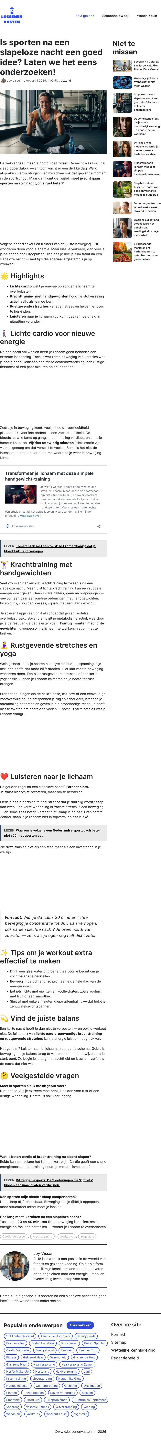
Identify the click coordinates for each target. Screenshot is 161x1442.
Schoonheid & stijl (115, 16)
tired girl (33, 1400)
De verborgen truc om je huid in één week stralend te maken (147, 207)
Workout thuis (56, 1414)
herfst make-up (17, 1371)
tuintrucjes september (90, 1400)
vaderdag (12, 1407)
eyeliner (66, 1350)
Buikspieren (69, 1343)
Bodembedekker (42, 1343)
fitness (11, 1357)
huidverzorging (66, 1371)
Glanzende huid (84, 1357)
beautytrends (86, 1336)
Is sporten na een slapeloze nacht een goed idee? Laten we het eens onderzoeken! (146, 102)
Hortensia (42, 1371)
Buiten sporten (94, 1343)
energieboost (45, 1350)
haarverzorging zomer (77, 1364)
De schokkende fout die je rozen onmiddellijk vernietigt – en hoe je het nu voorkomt (147, 126)
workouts (66, 1236)
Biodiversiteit (15, 1343)
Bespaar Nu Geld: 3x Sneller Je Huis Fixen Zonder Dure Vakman (146, 65)
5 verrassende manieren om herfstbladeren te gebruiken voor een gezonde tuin (146, 251)
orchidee (70, 1386)
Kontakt (118, 1334)
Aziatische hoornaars (55, 1336)
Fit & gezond (85, 16)
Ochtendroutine (47, 1386)
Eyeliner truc (88, 1350)
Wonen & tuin (147, 16)
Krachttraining (42, 1236)
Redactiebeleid (125, 1358)
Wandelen (13, 1414)
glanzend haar (16, 1364)
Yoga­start (87, 1236)
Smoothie (13, 1400)
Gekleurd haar (33, 1357)
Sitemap (118, 1342)
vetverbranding (66, 1407)
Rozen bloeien (34, 1393)
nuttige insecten (17, 1386)
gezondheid (58, 1357)
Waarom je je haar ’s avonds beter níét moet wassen (146, 81)
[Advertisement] (29, 215)
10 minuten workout (20, 1336)
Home (4, 1296)
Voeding (89, 1407)
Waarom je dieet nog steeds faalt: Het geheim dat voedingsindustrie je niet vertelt (146, 227)
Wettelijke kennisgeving (133, 1350)
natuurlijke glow (69, 1378)
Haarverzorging (44, 1364)
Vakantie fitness (37, 1407)
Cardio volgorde (13, 1236)
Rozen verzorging (62, 1393)
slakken (87, 1393)
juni (87, 1371)
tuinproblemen (56, 1400)
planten (11, 1393)
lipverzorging (42, 1378)
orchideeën (92, 1386)
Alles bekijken (80, 1325)
